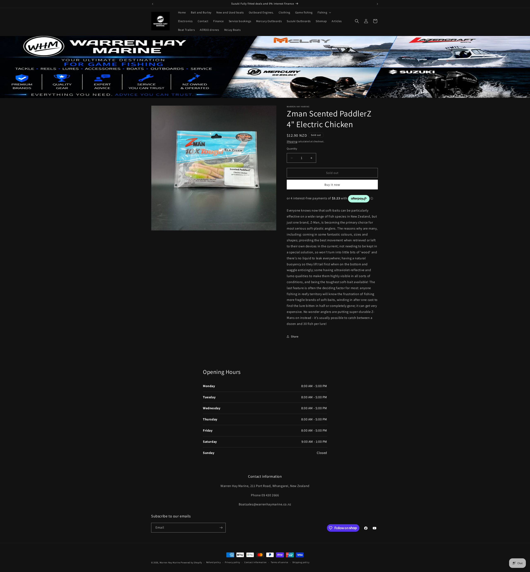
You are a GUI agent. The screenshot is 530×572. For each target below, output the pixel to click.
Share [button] (295, 336)
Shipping (292, 141)
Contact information (255, 562)
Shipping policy (301, 562)
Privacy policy (232, 562)
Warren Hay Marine (170, 562)
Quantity (292, 148)
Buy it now (332, 185)
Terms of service (279, 562)
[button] (324, 12)
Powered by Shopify (191, 562)
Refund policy (213, 562)
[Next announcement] (377, 4)
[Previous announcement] (152, 4)
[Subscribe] (220, 528)
